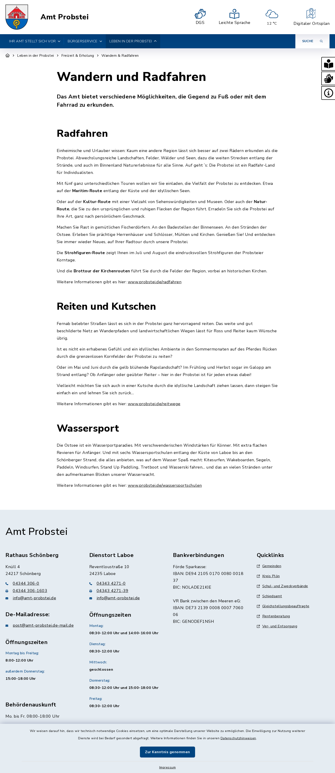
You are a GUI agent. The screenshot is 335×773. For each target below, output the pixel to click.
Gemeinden (271, 566)
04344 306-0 (26, 583)
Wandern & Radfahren (120, 55)
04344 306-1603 (30, 590)
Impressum (167, 767)
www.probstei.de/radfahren (155, 282)
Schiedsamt (272, 596)
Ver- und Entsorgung (279, 626)
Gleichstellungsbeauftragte (285, 606)
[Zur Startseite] (7, 55)
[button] (328, 64)
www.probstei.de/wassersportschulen (165, 485)
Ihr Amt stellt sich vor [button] (32, 41)
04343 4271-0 (111, 583)
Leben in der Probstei (35, 55)
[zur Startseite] (16, 17)
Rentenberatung (276, 616)
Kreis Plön (271, 576)
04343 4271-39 (113, 590)
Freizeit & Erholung (77, 55)
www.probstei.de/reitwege (154, 404)
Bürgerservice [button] (83, 41)
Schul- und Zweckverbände (285, 586)
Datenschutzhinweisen (238, 738)
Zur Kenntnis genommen (167, 752)
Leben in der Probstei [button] (130, 41)
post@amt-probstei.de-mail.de (43, 625)
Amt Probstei (65, 17)
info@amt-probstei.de (34, 598)
